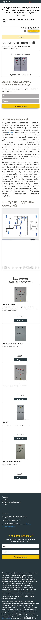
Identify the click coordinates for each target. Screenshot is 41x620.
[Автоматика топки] (20, 294)
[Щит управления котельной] (20, 451)
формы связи (6, 618)
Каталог (12, 19)
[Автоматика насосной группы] (20, 333)
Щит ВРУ (5, 422)
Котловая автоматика (23, 46)
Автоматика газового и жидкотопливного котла (18, 383)
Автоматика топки (8, 304)
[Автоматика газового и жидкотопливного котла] (20, 373)
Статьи (4, 22)
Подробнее (20, 320)
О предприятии (7, 1)
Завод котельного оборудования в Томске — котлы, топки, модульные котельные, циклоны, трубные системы (20, 11)
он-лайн (10, 132)
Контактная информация (25, 19)
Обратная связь (8, 4)
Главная (4, 19)
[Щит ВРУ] (20, 412)
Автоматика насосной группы (12, 343)
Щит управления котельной (11, 461)
